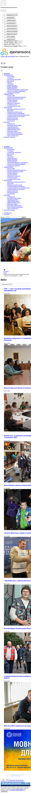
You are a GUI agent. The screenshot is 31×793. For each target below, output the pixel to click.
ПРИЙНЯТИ (4, 791)
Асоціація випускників (13, 106)
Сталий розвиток (12, 101)
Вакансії (9, 82)
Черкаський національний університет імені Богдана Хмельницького (13, 780)
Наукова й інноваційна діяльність (16, 97)
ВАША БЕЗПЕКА (12, 86)
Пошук (23, 217)
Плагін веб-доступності (8, 56)
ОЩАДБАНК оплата (13, 128)
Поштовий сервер (12, 131)
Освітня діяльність (12, 100)
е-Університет (11, 123)
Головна (6, 271)
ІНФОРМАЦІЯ (8, 75)
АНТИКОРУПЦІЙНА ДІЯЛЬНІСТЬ (17, 89)
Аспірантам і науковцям (14, 79)
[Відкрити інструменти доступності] (3, 3)
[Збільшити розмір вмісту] (21, 41)
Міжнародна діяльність (13, 103)
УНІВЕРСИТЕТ (8, 94)
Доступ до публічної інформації (16, 91)
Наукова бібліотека (12, 119)
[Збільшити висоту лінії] (18, 44)
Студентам (10, 78)
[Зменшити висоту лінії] (16, 44)
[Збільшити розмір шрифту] (21, 43)
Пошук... (3, 217)
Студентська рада (12, 104)
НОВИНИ (7, 73)
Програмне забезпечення (14, 132)
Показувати (5, 284)
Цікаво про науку (12, 85)
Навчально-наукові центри (14, 112)
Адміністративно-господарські (16, 116)
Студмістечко (11, 120)
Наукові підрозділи (12, 118)
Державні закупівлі (12, 126)
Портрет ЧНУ (11, 95)
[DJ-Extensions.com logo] (15, 55)
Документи (10, 84)
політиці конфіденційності (17, 790)
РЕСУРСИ (7, 122)
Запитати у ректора (9, 137)
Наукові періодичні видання (15, 98)
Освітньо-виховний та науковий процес (18, 115)
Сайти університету (13, 135)
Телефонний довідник (13, 92)
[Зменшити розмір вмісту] (19, 41)
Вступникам (10, 76)
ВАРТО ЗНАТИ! (12, 88)
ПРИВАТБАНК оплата (13, 129)
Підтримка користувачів (14, 125)
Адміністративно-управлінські (16, 113)
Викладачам (10, 81)
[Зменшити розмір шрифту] (18, 43)
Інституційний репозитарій (15, 134)
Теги (5, 273)
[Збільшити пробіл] (25, 46)
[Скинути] (2, 11)
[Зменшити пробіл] (23, 46)
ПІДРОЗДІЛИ (8, 107)
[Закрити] (5, 11)
